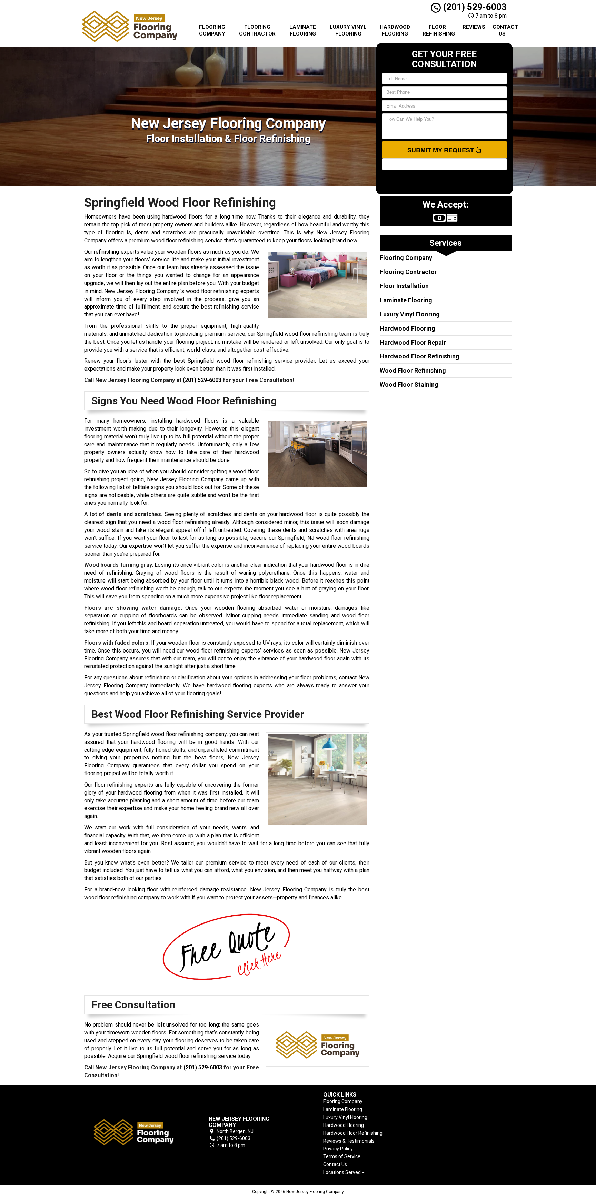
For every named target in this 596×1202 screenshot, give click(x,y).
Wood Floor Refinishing (413, 370)
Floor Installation (404, 286)
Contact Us (505, 30)
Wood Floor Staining (409, 384)
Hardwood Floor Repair (413, 342)
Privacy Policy (338, 1148)
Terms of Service (341, 1156)
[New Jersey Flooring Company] (133, 1132)
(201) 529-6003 (474, 7)
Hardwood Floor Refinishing (419, 356)
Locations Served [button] (342, 1172)
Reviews (474, 27)
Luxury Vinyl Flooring (348, 30)
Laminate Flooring (302, 30)
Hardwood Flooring (395, 30)
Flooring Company (212, 30)
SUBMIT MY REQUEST (441, 150)
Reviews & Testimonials (349, 1141)
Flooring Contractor (257, 30)
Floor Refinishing (439, 30)
